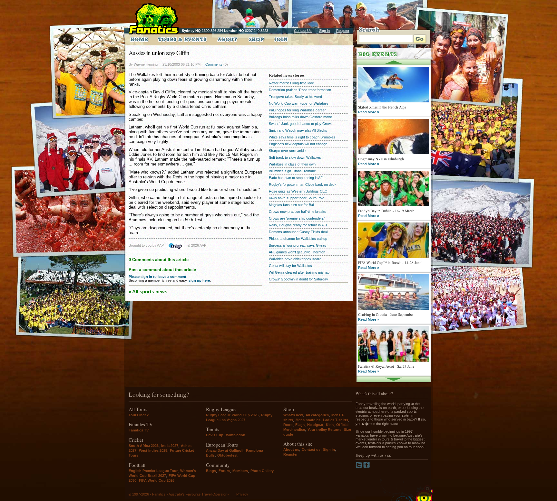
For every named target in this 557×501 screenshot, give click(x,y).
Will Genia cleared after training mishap (299, 272)
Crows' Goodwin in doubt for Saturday (298, 279)
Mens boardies (308, 420)
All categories (317, 415)
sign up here (199, 280)
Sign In (324, 31)
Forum (224, 471)
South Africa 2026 (144, 446)
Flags (300, 425)
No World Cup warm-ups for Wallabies (298, 103)
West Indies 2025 (153, 450)
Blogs (211, 471)
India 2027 (169, 446)
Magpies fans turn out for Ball (291, 205)
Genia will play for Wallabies (290, 266)
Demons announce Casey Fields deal (298, 232)
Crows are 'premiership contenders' (297, 218)
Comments (213, 64)
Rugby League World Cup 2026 (232, 415)
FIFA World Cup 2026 (156, 480)
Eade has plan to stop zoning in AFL (297, 178)
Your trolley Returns (324, 429)
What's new (293, 415)
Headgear (315, 425)
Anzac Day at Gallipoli (224, 450)
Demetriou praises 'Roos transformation (300, 90)
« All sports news (148, 291)
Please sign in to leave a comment (157, 277)
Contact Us (303, 31)
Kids (330, 425)
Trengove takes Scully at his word (295, 97)
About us (291, 449)
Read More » (368, 112)
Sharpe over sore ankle (287, 151)
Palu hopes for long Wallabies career (297, 110)
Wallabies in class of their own (292, 164)
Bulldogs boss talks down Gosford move (300, 117)
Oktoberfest (227, 455)
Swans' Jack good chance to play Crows (301, 124)
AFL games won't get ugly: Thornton (297, 252)
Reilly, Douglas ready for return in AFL (298, 225)
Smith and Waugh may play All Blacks (298, 130)
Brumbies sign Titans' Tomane (292, 171)
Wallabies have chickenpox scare (295, 259)
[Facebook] (366, 467)
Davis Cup (214, 435)
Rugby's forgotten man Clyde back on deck (303, 184)
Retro (288, 425)
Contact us (311, 449)
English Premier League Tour (153, 471)
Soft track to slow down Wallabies (295, 157)
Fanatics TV (139, 430)
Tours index (139, 415)
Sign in (329, 449)
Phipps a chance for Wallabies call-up (298, 239)
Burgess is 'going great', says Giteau (297, 245)
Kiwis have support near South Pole (296, 198)
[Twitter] (359, 467)
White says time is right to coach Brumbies (302, 137)
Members (240, 471)
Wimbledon (235, 435)
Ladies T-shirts (335, 420)
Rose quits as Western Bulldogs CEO (298, 191)
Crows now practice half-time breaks (297, 211)
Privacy (242, 494)
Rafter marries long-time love (291, 83)
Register (342, 31)
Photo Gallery (262, 471)
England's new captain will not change (298, 144)
